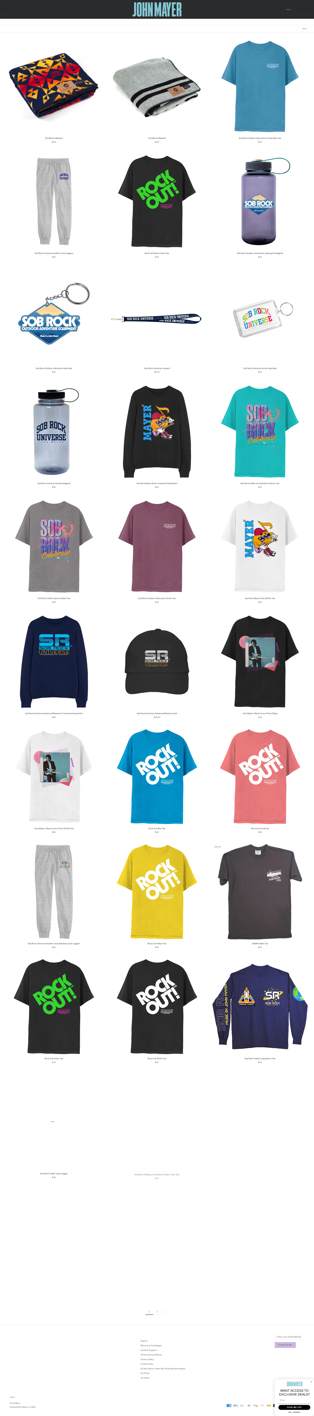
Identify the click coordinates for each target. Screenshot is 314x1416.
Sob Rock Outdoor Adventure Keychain (54, 368)
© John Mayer (15, 1403)
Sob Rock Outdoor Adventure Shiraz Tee (157, 598)
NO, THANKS (294, 1412)
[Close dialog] (311, 1381)
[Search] (303, 9)
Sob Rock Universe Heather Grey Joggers (54, 253)
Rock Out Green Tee (54, 1058)
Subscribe (285, 1345)
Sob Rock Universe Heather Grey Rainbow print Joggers (54, 943)
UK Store (145, 1373)
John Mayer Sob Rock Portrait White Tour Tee (157, 1289)
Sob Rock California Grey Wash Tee (54, 598)
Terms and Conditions (151, 1354)
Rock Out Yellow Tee (156, 943)
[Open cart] (309, 9)
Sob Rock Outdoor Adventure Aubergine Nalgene (260, 253)
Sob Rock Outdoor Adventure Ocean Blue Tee (260, 138)
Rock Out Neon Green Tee (157, 253)
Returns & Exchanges (151, 1345)
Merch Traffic (29, 1407)
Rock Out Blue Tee (156, 828)
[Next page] (165, 1312)
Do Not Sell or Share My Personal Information (162, 1368)
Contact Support (148, 1350)
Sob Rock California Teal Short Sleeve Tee (260, 483)
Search (143, 1341)
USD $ (288, 10)
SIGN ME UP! (294, 1407)
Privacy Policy (147, 1359)
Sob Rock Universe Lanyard (157, 368)
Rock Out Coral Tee (260, 828)
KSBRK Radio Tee (260, 943)
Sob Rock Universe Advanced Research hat (157, 713)
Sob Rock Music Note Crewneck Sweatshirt (157, 483)
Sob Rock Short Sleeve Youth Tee (54, 1289)
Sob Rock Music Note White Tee (260, 598)
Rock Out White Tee (157, 1058)
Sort (304, 29)
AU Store (145, 1378)
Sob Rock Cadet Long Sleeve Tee (260, 1058)
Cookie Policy (146, 1364)
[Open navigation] (5, 9)
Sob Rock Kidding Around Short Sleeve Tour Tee (157, 1173)
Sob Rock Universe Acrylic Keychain (260, 368)
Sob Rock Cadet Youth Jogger (54, 1173)
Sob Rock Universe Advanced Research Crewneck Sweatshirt (54, 713)
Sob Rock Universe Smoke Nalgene (54, 483)
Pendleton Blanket (54, 138)
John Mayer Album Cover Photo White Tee (54, 828)
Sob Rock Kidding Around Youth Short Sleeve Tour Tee (260, 1173)
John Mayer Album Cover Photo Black (260, 713)
